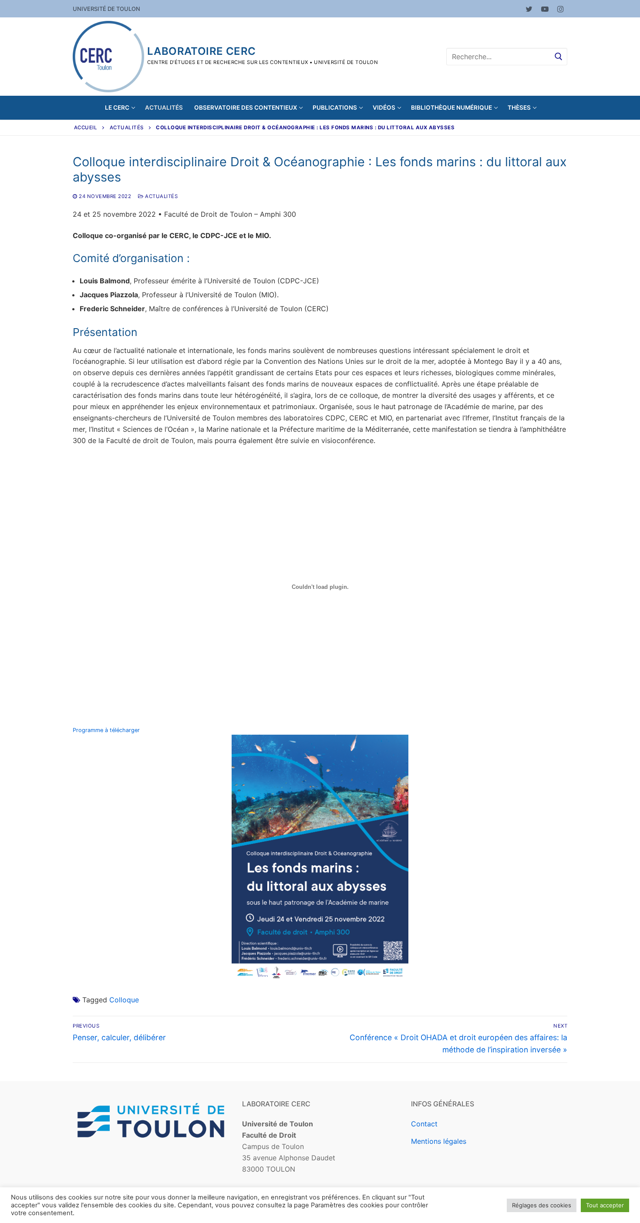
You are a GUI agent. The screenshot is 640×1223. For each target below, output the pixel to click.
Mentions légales (438, 1141)
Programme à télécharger (106, 730)
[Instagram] (560, 9)
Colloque (124, 999)
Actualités (127, 127)
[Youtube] (545, 9)
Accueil (86, 127)
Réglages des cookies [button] (541, 1205)
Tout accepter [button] (605, 1205)
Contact (424, 1123)
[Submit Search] (558, 56)
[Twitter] (529, 9)
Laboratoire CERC (201, 51)
